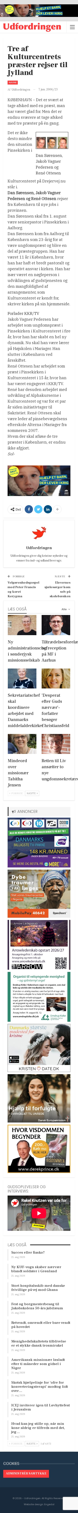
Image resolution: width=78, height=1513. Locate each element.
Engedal (49, 1504)
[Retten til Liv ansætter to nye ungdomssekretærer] (56, 744)
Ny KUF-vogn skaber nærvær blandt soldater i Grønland (36, 1269)
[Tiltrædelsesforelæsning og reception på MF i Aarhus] (56, 625)
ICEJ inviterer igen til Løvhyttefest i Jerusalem (40, 1407)
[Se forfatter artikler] (39, 533)
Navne (12, 82)
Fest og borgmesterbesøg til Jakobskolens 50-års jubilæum (37, 1306)
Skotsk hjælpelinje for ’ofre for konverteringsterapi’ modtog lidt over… (39, 1386)
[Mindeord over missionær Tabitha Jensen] (22, 744)
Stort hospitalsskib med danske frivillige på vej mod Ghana (38, 1287)
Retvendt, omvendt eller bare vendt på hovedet (40, 1324)
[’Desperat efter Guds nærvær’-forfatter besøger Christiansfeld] (56, 678)
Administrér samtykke (26, 1474)
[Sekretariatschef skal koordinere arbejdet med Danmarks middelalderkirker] (22, 678)
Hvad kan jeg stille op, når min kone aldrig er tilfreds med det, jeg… (38, 1427)
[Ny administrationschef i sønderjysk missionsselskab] (22, 625)
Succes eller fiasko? (28, 1252)
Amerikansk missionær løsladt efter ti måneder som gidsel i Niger (38, 1363)
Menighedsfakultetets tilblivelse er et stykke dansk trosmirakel (38, 1343)
